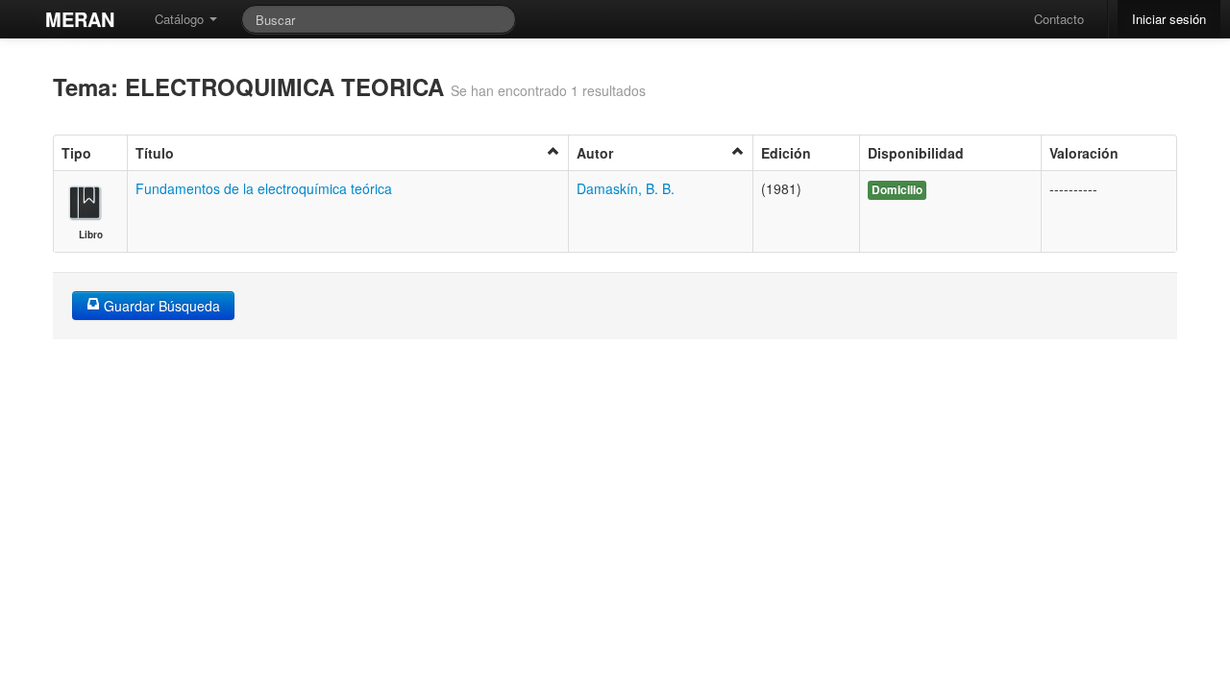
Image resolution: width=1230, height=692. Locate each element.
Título (154, 152)
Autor (595, 152)
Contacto (1059, 19)
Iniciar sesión (1169, 19)
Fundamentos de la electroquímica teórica (263, 188)
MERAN (79, 19)
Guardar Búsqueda (160, 305)
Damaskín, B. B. (626, 188)
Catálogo (181, 19)
